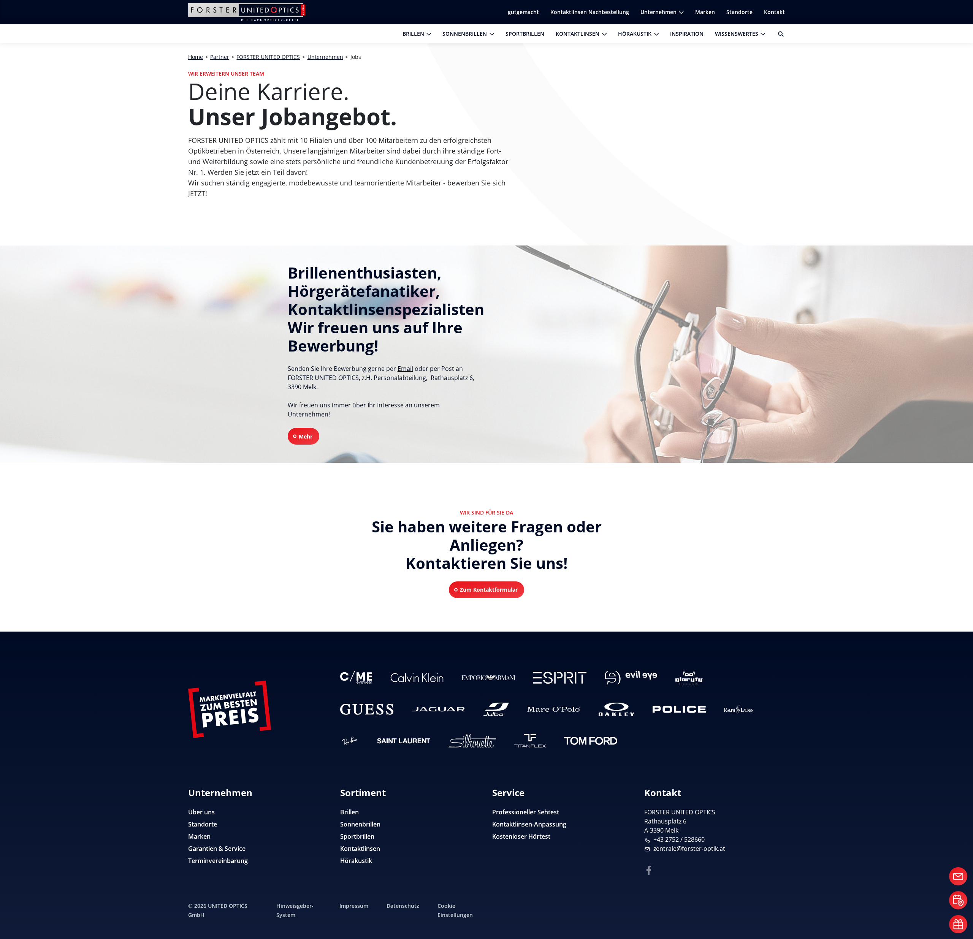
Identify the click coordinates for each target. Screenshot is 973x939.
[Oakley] (616, 709)
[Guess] (366, 709)
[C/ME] (356, 677)
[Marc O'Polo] (553, 709)
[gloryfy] (689, 677)
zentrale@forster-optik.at (689, 848)
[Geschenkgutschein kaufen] (958, 924)
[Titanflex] (530, 740)
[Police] (679, 709)
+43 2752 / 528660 (679, 839)
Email (405, 368)
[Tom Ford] (590, 740)
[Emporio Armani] (488, 677)
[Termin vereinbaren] (958, 900)
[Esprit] (559, 677)
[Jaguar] (438, 709)
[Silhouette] (472, 740)
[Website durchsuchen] (778, 33)
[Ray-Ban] (349, 740)
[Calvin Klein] (417, 677)
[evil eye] (631, 677)
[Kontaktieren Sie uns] (958, 876)
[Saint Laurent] (403, 740)
